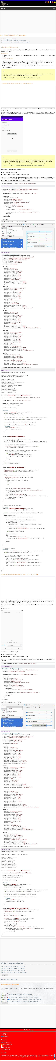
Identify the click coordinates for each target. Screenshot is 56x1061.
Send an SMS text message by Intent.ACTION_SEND (17, 42)
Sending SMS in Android (10, 39)
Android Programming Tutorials (12, 963)
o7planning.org (7, 1042)
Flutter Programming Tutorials (9, 979)
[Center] (54, 1057)
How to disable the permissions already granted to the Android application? (25, 165)
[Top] (54, 1055)
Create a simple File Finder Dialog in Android (13, 970)
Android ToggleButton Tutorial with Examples (13, 968)
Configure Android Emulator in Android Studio (13, 966)
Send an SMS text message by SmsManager (15, 40)
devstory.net (6, 1046)
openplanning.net (7, 1044)
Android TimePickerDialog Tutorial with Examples (14, 972)
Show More (4, 975)
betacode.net (6, 1047)
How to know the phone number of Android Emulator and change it (23, 77)
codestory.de (6, 1049)
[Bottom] (54, 1059)
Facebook (5, 1036)
